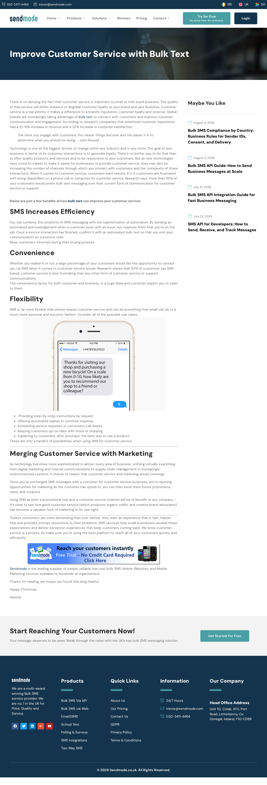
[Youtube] (49, 726)
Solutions (99, 18)
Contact (159, 18)
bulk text (85, 117)
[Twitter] (23, 726)
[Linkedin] (32, 726)
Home (51, 18)
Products (74, 18)
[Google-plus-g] (41, 726)
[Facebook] (15, 726)
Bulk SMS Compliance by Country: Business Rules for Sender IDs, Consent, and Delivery (221, 136)
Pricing (141, 18)
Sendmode (18, 568)
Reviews (123, 18)
